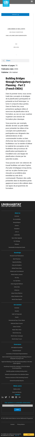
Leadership (17, 235)
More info (17, 435)
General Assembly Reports (17, 380)
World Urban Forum (17, 339)
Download (14, 14)
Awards (17, 311)
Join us (17, 231)
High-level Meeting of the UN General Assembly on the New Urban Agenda (17, 362)
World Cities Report (17, 299)
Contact (12, 424)
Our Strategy (17, 241)
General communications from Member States (17, 374)
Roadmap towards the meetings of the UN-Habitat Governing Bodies (17, 367)
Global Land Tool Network (17, 271)
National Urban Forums (17, 323)
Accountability (17, 219)
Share (8, 60)
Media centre (16, 389)
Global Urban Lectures (17, 274)
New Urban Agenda (17, 238)
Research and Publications (17, 255)
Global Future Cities (17, 268)
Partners (17, 244)
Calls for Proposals (17, 314)
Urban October (17, 326)
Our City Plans (16, 280)
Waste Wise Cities (16, 329)
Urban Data (17, 287)
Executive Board (17, 350)
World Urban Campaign (17, 336)
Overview (16, 216)
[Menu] (32, 1)
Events (16, 317)
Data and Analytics (17, 265)
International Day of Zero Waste (17, 320)
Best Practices (16, 259)
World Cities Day (17, 332)
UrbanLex (16, 290)
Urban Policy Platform (16, 293)
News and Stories (16, 392)
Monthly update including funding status (16, 371)
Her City (17, 277)
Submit (17, 409)
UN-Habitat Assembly (16, 347)
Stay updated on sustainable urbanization (17, 402)
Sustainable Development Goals (17, 247)
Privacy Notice (21, 424)
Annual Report (16, 222)
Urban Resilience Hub (16, 296)
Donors (17, 225)
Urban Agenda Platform (17, 283)
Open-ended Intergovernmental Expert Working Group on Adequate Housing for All (16, 357)
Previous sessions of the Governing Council (17, 377)
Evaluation (16, 228)
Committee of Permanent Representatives (17, 353)
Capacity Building (16, 262)
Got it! (28, 434)
